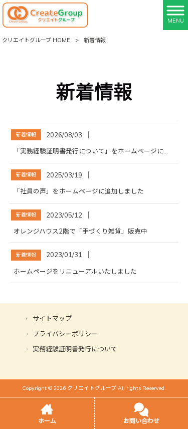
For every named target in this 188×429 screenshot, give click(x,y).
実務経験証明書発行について (75, 349)
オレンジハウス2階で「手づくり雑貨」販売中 (80, 231)
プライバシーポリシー (65, 334)
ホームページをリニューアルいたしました (75, 271)
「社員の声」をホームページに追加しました (79, 191)
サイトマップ (52, 318)
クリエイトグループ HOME (36, 40)
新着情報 (26, 134)
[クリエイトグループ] (45, 14)
